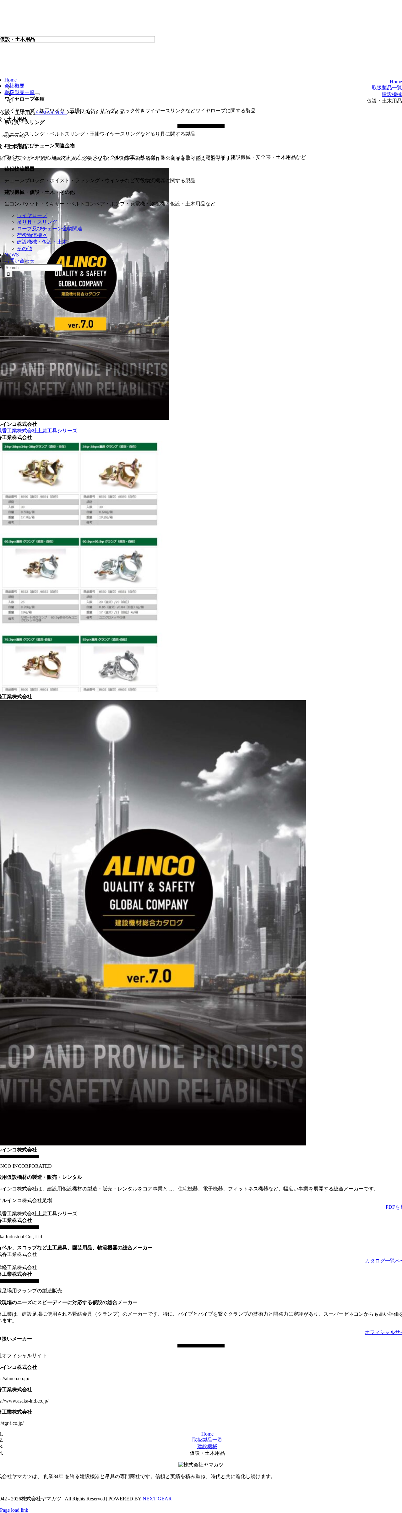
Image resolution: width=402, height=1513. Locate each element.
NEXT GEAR (157, 1498)
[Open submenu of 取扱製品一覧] (37, 94)
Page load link (14, 1510)
